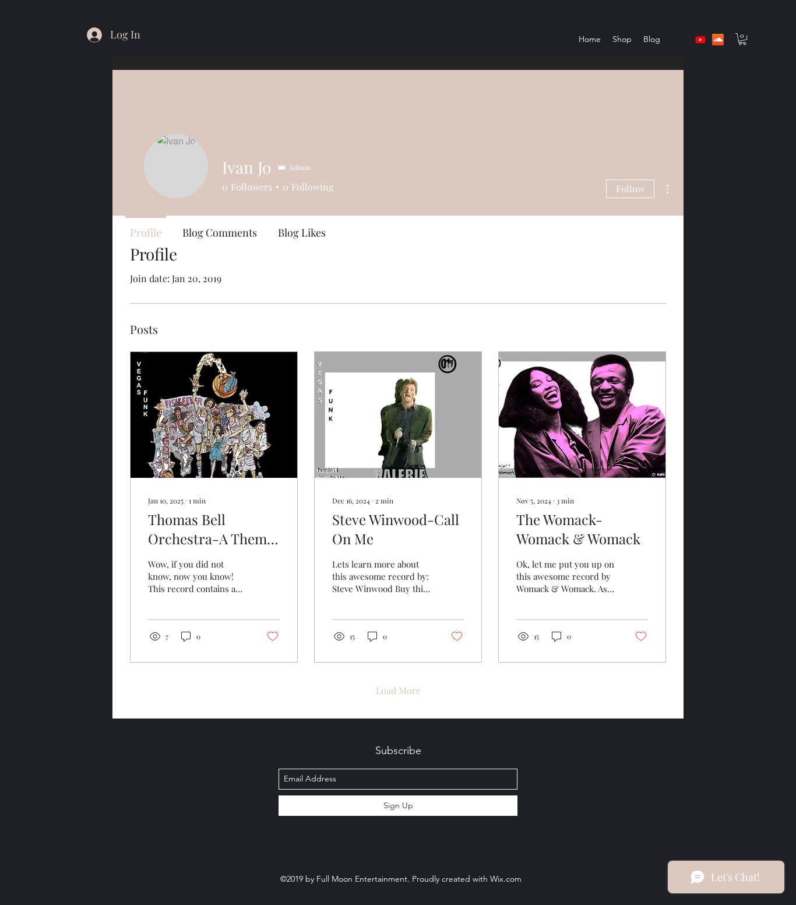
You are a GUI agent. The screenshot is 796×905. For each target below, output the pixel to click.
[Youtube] (700, 39)
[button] (742, 39)
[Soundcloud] (718, 39)
